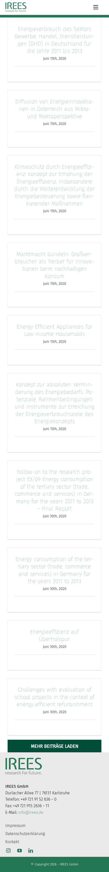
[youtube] (19, 850)
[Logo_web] (15, 3)
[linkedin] (31, 850)
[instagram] (8, 850)
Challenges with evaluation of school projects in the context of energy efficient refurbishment (54, 697)
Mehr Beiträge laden (54, 746)
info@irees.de (30, 812)
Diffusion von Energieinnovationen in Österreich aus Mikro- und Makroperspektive (54, 109)
